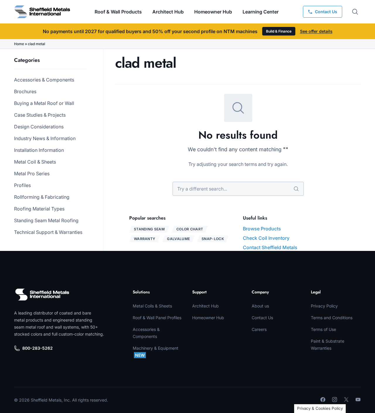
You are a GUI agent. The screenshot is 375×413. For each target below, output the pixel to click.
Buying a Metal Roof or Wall (44, 103)
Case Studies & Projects (40, 115)
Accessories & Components (44, 80)
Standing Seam (149, 229)
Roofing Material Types (39, 209)
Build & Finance (279, 31)
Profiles (22, 185)
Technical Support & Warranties (48, 232)
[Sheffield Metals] (42, 294)
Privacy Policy (324, 305)
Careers (259, 329)
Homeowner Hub (213, 12)
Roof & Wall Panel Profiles (157, 317)
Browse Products (262, 229)
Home (19, 44)
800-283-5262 (37, 348)
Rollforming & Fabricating (41, 197)
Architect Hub (168, 12)
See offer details (316, 31)
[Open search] (355, 12)
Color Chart (189, 229)
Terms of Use (323, 329)
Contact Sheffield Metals (270, 247)
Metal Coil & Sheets (35, 162)
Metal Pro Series (32, 173)
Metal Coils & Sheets (152, 305)
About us (260, 305)
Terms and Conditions (331, 317)
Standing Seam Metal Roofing (46, 220)
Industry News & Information (45, 138)
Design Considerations (39, 127)
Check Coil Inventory (266, 238)
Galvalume (178, 239)
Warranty (144, 239)
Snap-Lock (213, 239)
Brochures (25, 91)
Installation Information (39, 150)
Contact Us (262, 317)
